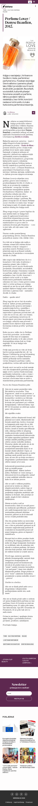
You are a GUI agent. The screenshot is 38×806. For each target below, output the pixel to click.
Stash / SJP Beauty (7, 660)
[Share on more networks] (33, 112)
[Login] (34, 2)
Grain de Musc (27, 145)
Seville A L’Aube (21, 137)
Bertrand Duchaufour (11, 644)
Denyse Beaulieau (27, 644)
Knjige (5, 12)
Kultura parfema (14, 10)
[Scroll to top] (37, 753)
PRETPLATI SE (19, 699)
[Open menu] (35, 6)
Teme (4, 10)
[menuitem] (30, 2)
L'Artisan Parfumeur (10, 640)
